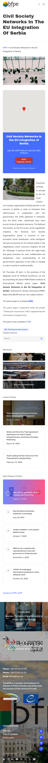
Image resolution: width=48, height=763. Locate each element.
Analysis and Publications (24, 385)
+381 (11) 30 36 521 (18, 672)
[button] (44, 4)
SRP (29, 322)
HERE (30, 301)
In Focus (24, 375)
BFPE (5, 48)
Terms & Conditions (10, 734)
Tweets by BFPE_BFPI (12, 593)
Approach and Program (24, 356)
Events (24, 366)
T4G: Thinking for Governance (16, 330)
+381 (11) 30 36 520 (18, 669)
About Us (6, 731)
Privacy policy (8, 738)
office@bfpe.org (16, 676)
